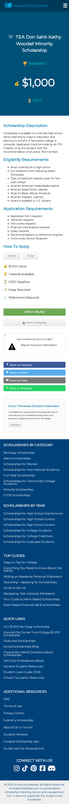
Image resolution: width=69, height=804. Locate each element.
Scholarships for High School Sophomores (33, 513)
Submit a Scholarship (18, 720)
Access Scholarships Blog (21, 646)
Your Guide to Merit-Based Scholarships (32, 599)
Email (30, 255)
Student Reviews (16, 734)
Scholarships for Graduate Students (29, 542)
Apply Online (35, 312)
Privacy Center (14, 713)
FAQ (7, 699)
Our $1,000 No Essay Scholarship (27, 626)
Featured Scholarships (20, 641)
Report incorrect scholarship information (5, 335)
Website (15, 424)
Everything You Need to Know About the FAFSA (33, 569)
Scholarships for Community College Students (29, 482)
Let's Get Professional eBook (24, 660)
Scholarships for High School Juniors (29, 519)
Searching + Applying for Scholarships (30, 582)
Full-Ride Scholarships (19, 475)
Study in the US (15, 588)
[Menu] (65, 5)
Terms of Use (13, 706)
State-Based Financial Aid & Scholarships (32, 605)
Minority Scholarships (18, 489)
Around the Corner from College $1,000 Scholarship (32, 634)
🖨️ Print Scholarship (34, 322)
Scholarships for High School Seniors (29, 525)
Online (12, 255)
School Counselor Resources (24, 677)
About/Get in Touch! (18, 727)
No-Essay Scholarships (19, 452)
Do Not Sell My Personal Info (24, 748)
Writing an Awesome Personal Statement (33, 576)
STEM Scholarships (17, 495)
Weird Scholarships (17, 458)
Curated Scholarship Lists (21, 741)
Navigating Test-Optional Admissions (29, 593)
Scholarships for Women (21, 464)
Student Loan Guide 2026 (22, 672)
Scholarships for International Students (31, 469)
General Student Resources (23, 666)
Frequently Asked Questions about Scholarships (29, 654)
